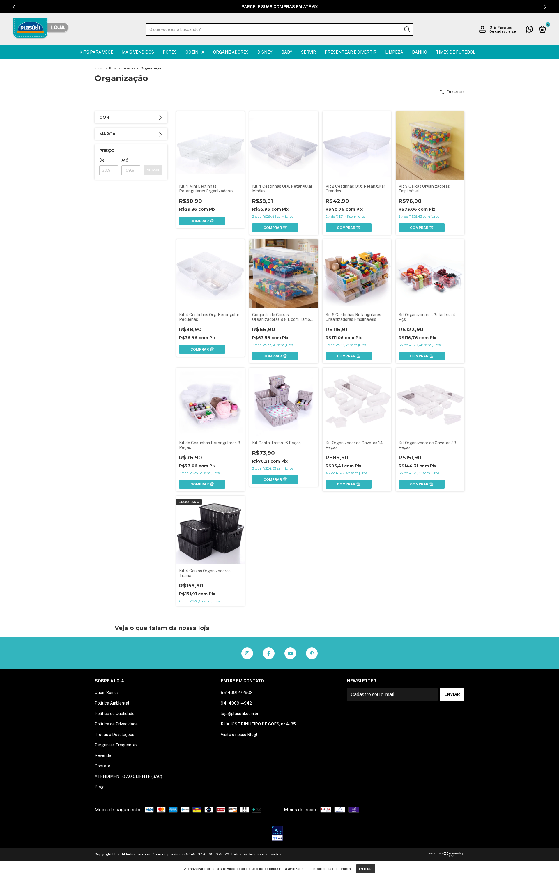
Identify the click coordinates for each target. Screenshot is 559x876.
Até (124, 160)
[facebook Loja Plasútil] (269, 653)
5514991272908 (237, 692)
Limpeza (394, 52)
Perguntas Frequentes (116, 745)
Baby (286, 52)
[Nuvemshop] (446, 855)
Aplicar (152, 170)
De (102, 160)
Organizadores (231, 52)
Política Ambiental (112, 703)
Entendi (365, 868)
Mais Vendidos (138, 52)
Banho (419, 52)
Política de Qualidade (115, 713)
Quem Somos (107, 692)
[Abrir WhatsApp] (544, 861)
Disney (265, 52)
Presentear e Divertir (350, 52)
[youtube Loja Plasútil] (290, 653)
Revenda (103, 755)
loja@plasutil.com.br (240, 713)
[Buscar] (406, 29)
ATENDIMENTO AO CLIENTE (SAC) (128, 776)
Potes (170, 52)
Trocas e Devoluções (114, 734)
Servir (308, 52)
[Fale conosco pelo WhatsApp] (529, 30)
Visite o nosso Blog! (239, 734)
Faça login (506, 27)
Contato (102, 766)
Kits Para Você (96, 52)
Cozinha (194, 52)
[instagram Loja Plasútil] (247, 653)
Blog (99, 787)
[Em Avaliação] (277, 834)
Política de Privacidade (116, 724)
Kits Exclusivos (122, 68)
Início (99, 68)
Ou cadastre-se (502, 31)
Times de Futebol (455, 52)
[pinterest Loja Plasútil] (312, 653)
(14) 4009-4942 (236, 703)
